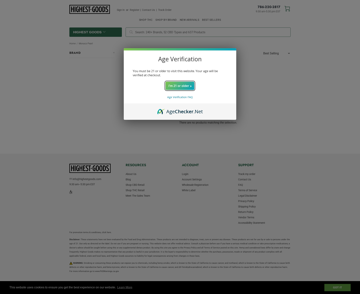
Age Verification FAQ (180, 97)
